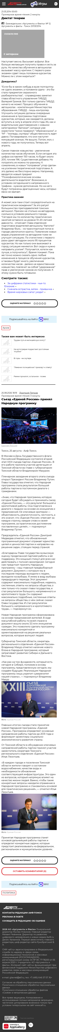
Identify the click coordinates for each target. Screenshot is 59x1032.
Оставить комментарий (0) (29, 871)
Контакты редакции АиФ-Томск (22, 913)
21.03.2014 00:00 (9, 11)
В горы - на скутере (22, 358)
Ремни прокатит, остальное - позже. (30, 376)
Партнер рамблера (27, 1018)
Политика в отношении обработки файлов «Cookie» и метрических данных (25, 991)
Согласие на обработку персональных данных (26, 982)
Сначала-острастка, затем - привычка (29, 289)
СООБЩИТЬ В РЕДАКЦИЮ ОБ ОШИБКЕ (23, 921)
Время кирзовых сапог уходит (25, 292)
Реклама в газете (12, 916)
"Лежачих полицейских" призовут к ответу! (33, 367)
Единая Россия (9, 445)
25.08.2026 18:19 (9, 393)
